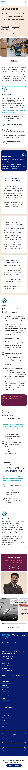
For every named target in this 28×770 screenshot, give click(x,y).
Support (15, 741)
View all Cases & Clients (13, 627)
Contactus (15, 734)
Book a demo (15, 749)
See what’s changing (14, 765)
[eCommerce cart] (21, 2)
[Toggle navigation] (25, 2)
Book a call (7, 402)
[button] (3, 623)
